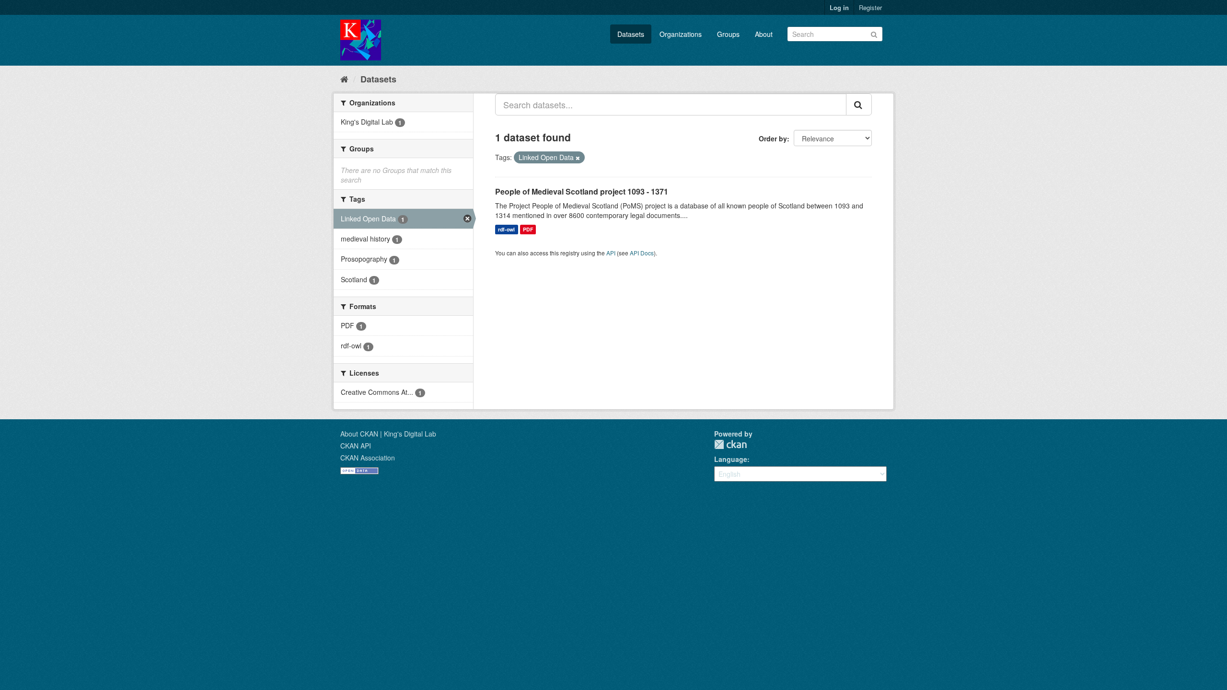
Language (730, 459)
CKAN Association (367, 457)
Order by (773, 138)
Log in (839, 7)
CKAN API (355, 445)
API (610, 253)
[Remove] (578, 157)
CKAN (730, 444)
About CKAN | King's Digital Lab (388, 433)
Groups (728, 34)
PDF (528, 229)
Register (870, 7)
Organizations (681, 34)
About (764, 34)
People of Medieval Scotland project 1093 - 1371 (581, 191)
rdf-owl (506, 229)
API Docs (642, 253)
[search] (859, 104)
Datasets (630, 34)
